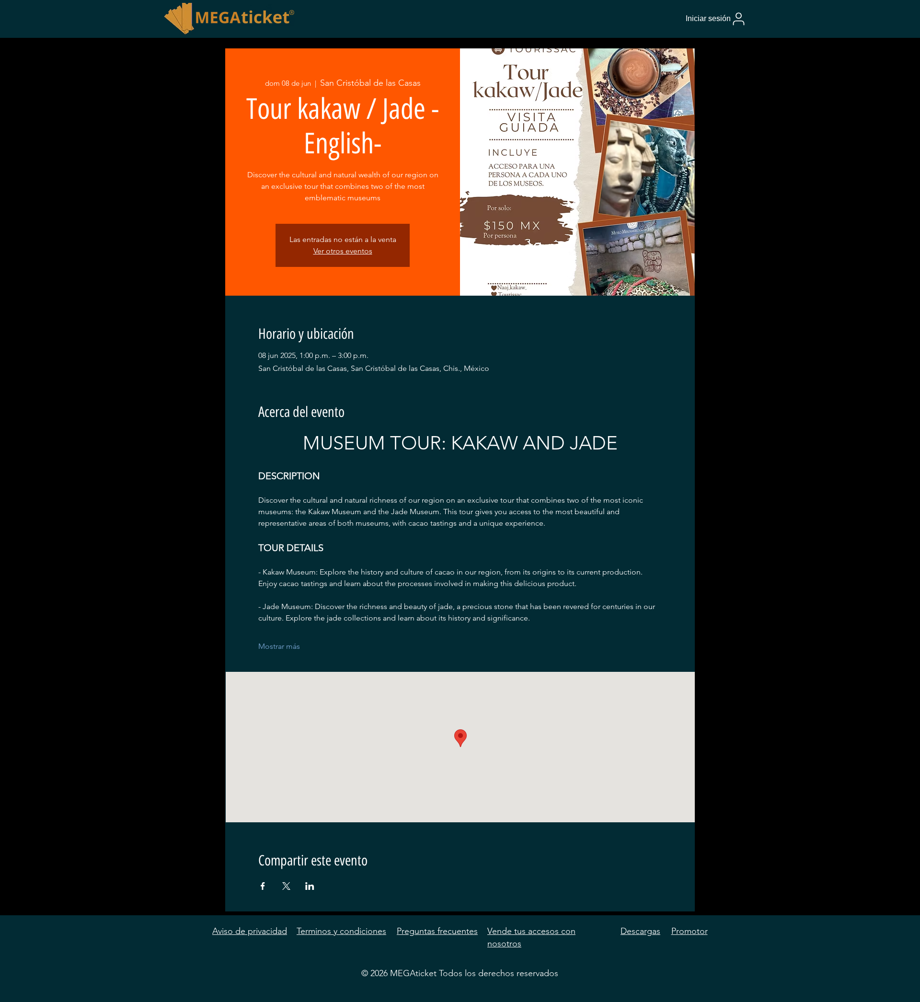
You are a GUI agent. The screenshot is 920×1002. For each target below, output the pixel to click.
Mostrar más (279, 646)
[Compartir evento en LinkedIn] (309, 886)
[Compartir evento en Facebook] (262, 886)
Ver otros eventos (342, 250)
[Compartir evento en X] (286, 886)
